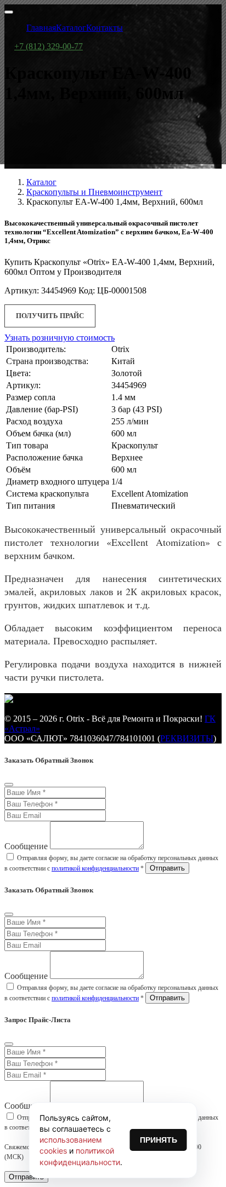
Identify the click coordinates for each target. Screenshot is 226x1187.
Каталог (41, 182)
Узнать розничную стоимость (59, 337)
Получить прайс (50, 316)
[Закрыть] (8, 784)
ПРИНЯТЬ (158, 1140)
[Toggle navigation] (8, 12)
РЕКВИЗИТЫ (186, 738)
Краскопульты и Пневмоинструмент (94, 192)
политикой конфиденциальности (95, 868)
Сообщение (26, 846)
